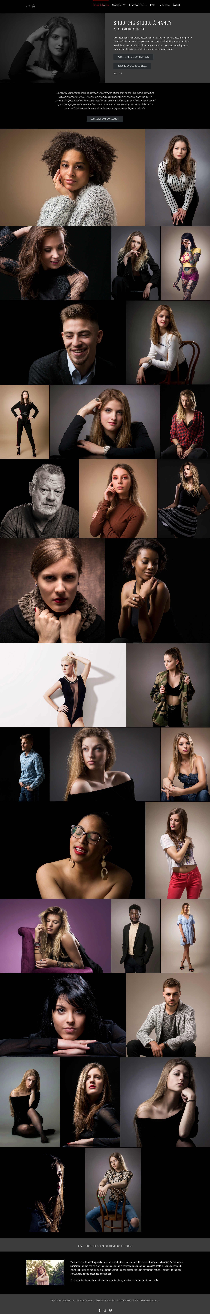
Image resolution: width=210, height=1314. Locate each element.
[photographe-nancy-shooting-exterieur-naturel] (45, 1261)
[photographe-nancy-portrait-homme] (135, 936)
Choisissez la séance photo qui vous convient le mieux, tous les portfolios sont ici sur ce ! (115, 1280)
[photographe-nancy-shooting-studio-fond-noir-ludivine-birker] (185, 422)
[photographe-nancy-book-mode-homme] (24, 764)
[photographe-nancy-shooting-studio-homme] (168, 1015)
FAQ (118, 1300)
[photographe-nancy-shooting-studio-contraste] (30, 1102)
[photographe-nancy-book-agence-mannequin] (135, 263)
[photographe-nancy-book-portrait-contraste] (52, 590)
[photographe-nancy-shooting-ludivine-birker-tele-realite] (55, 936)
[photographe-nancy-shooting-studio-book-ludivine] (184, 498)
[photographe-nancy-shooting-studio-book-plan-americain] (177, 850)
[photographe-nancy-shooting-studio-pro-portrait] (118, 498)
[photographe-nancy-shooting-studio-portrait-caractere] (165, 1102)
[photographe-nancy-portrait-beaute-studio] (185, 764)
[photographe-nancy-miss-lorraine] (55, 263)
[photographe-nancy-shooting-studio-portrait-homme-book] (63, 343)
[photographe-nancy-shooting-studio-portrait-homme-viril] (39, 498)
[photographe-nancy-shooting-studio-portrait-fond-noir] (72, 850)
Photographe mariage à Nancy (86, 1300)
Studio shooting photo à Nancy (106, 1300)
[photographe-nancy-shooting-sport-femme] (168, 685)
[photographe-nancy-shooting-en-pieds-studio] (185, 936)
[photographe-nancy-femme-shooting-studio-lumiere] (105, 764)
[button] (153, 73)
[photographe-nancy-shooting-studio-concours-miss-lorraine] (72, 177)
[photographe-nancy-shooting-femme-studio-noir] (63, 1015)
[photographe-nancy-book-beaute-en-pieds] (24, 422)
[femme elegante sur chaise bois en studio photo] (168, 343)
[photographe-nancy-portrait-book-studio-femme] (90, 1102)
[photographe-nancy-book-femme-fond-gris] (177, 177)
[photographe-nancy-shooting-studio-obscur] (42, 1189)
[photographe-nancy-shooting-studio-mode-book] (105, 422)
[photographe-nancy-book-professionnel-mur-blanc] (63, 685)
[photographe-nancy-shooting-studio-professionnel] (113, 1189)
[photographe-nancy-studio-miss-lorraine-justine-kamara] (157, 590)
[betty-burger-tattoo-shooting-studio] (185, 263)
